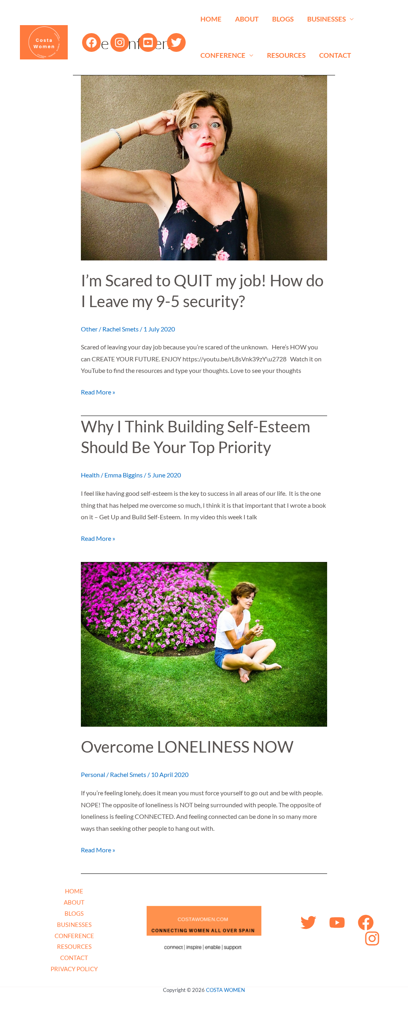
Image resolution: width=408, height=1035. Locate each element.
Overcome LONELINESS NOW (187, 746)
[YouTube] (148, 42)
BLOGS (283, 19)
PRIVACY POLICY (74, 968)
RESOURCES (286, 55)
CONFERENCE (222, 55)
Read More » (98, 391)
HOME (211, 19)
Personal (93, 774)
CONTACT (335, 55)
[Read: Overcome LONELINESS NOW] (204, 644)
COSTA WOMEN (225, 990)
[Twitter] (176, 42)
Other (89, 329)
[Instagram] (119, 42)
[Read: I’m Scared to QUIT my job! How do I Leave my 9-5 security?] (204, 167)
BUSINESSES (326, 19)
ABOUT (247, 19)
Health (90, 475)
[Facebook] (91, 42)
